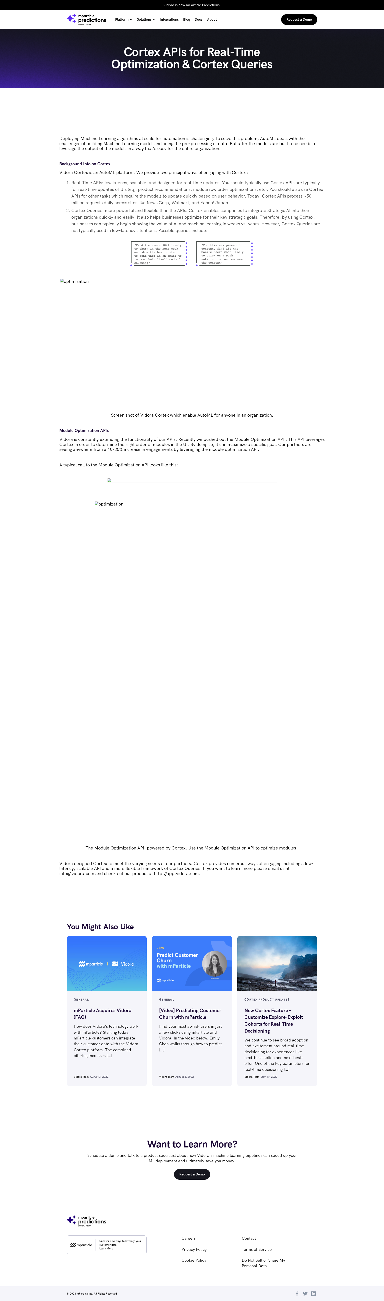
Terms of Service (257, 1249)
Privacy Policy (194, 1249)
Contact (249, 1238)
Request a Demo (192, 1174)
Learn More (106, 1248)
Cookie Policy (194, 1260)
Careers (189, 1238)
